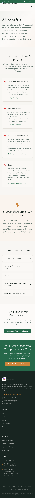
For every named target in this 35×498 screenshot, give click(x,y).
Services (4, 417)
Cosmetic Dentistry (8, 444)
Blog (3, 427)
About (3, 413)
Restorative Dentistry (8, 447)
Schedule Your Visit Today (17, 364)
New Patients (6, 423)
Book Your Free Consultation (17, 331)
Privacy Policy (11, 489)
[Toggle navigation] (31, 7)
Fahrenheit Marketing (17, 495)
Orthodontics (6, 450)
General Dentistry (7, 440)
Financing (4, 420)
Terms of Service (22, 489)
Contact (4, 430)
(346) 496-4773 (9, 460)
